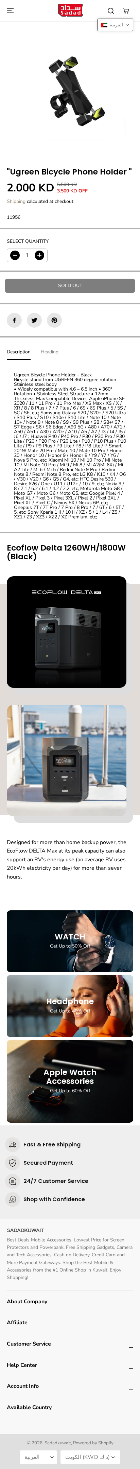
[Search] (110, 10)
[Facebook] (14, 320)
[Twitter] (34, 320)
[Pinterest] (54, 320)
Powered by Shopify (93, 1443)
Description (19, 352)
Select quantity (28, 241)
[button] (9, 11)
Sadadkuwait (58, 1443)
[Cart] (125, 10)
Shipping (16, 201)
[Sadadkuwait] (70, 11)
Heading (49, 352)
